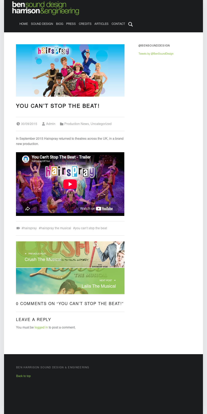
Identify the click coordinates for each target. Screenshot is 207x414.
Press (71, 24)
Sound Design (42, 24)
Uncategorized (101, 124)
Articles (101, 24)
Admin (50, 124)
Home (23, 24)
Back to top (23, 376)
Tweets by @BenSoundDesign (155, 54)
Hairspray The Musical (56, 228)
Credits (85, 24)
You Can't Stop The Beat (91, 228)
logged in (41, 327)
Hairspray (30, 228)
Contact (118, 24)
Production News (76, 124)
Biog (59, 24)
